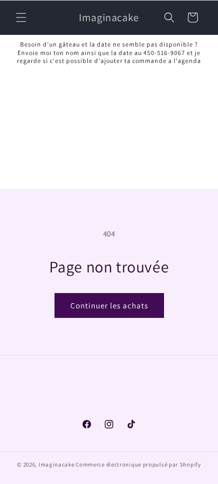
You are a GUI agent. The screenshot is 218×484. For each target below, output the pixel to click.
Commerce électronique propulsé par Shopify (138, 464)
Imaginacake (57, 464)
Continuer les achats (109, 305)
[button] (21, 17)
